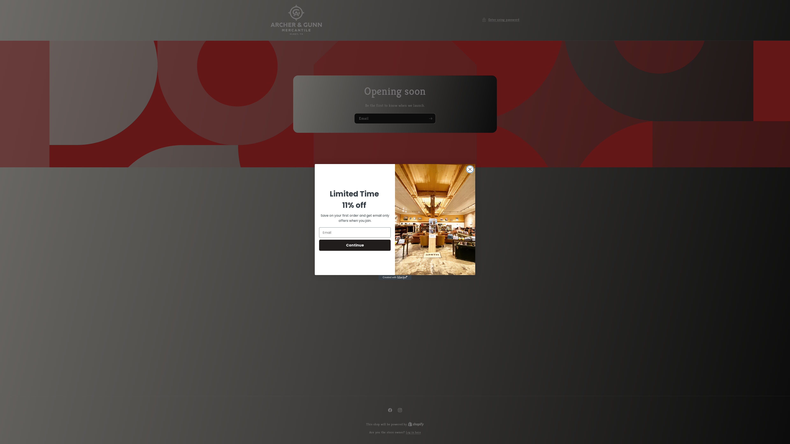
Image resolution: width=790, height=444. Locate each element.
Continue (355, 245)
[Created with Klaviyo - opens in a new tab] (395, 277)
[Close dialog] (470, 169)
